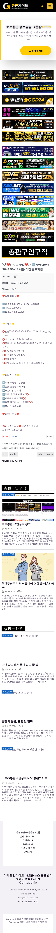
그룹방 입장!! (36, 50)
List (5, 454)
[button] (42, 6)
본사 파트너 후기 (28, 836)
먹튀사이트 (28, 840)
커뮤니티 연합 (28, 848)
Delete (49, 454)
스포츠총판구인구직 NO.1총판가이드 (24, 778)
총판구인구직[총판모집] (28, 832)
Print (50, 436)
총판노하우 (28, 844)
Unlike (15, 436)
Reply (13, 454)
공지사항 (28, 852)
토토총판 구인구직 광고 (16, 524)
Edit (40, 454)
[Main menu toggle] (50, 6)
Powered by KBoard (12, 460)
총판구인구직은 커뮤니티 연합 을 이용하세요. (28, 585)
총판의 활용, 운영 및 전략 (17, 721)
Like (6, 436)
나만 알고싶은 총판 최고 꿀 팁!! (21, 665)
